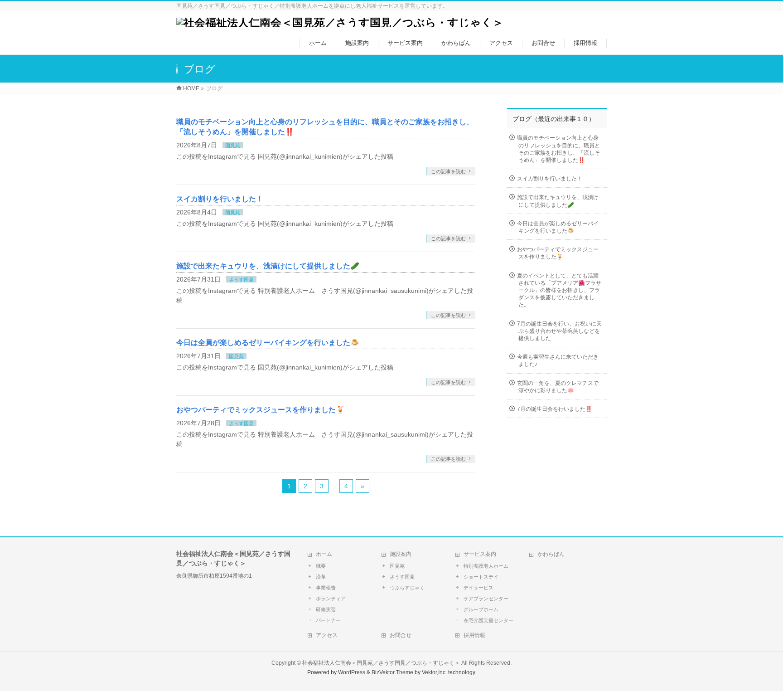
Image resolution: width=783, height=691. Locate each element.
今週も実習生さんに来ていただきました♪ (558, 360)
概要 (321, 566)
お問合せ (400, 635)
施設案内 (400, 554)
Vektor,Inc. (434, 672)
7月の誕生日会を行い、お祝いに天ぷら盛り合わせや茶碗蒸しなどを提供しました (559, 331)
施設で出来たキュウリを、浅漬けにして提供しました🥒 (267, 266)
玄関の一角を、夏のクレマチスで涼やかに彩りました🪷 (558, 387)
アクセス (327, 635)
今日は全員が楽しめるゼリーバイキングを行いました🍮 (267, 342)
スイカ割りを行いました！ (219, 199)
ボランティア (331, 598)
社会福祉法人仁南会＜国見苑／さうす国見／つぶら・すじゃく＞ (381, 663)
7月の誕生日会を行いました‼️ (554, 409)
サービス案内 (480, 554)
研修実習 (326, 609)
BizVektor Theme (392, 672)
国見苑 (232, 145)
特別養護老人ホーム (486, 566)
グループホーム (481, 609)
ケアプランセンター (486, 598)
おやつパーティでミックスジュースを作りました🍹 (260, 410)
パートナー (328, 620)
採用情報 (474, 635)
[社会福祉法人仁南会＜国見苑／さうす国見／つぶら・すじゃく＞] (339, 22)
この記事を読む (448, 171)
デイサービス (478, 587)
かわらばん (551, 554)
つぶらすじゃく (407, 587)
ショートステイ (481, 576)
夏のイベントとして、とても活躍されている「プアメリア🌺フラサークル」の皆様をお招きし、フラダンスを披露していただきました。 (559, 290)
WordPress (351, 672)
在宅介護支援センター (488, 620)
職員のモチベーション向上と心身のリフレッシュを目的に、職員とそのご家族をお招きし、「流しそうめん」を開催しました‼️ (558, 149)
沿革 (321, 576)
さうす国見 (241, 279)
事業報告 (326, 587)
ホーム (324, 554)
